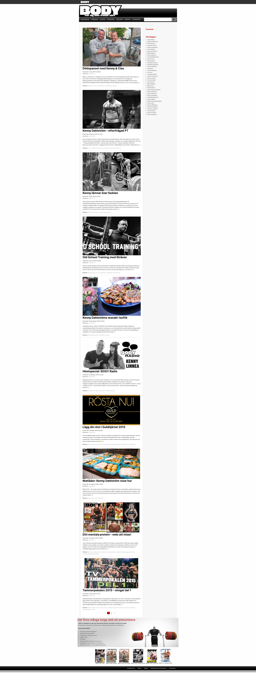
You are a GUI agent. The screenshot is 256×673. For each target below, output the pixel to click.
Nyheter (110, 19)
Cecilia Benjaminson (153, 57)
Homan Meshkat (151, 66)
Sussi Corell (150, 103)
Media (127, 19)
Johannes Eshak (151, 74)
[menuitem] (84, 19)
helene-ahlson (121, 444)
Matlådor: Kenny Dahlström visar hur (107, 480)
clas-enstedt (97, 85)
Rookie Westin (151, 99)
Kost (102, 19)
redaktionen (92, 73)
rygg (127, 552)
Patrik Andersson (152, 91)
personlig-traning (103, 148)
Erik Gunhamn (151, 61)
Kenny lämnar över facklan (100, 193)
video (93, 609)
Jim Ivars (149, 72)
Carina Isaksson (151, 55)
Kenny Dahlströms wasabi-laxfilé (105, 317)
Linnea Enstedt (151, 80)
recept (108, 335)
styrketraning (117, 148)
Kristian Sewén (151, 78)
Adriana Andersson (152, 41)
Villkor (139, 668)
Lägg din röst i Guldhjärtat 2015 (104, 427)
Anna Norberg (151, 49)
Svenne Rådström (152, 105)
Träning (94, 19)
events (98, 444)
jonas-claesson (101, 552)
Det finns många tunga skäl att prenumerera (106, 619)
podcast (114, 85)
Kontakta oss (131, 668)
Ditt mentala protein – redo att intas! (107, 534)
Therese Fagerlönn (152, 107)
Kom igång (84, 19)
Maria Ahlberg (151, 84)
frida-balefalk (92, 607)
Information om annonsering (158, 668)
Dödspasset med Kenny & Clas (103, 68)
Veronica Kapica (151, 112)
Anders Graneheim (152, 47)
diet (92, 498)
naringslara (109, 272)
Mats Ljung (150, 85)
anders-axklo (91, 212)
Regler (146, 668)
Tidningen (135, 19)
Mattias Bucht (151, 87)
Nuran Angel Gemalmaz (153, 89)
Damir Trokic (150, 59)
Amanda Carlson (151, 45)
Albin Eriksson (151, 43)
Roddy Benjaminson (152, 97)
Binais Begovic (151, 53)
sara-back (132, 552)
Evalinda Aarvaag (152, 62)
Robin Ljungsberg (152, 95)
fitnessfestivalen (105, 444)
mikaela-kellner (120, 552)
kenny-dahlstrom (107, 85)
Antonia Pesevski (152, 51)
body (89, 390)
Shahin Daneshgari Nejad (154, 101)
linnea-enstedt (106, 390)
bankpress (91, 85)
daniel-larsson (92, 444)
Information (172, 668)
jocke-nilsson (100, 607)
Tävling (118, 19)
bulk (92, 552)
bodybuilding (91, 272)
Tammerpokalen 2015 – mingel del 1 (107, 590)
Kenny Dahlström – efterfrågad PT (105, 130)
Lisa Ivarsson (151, 82)
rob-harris (126, 607)
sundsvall (132, 607)
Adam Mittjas (151, 39)
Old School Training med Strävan (105, 257)
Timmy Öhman (151, 110)
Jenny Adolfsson (152, 70)
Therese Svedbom (152, 109)
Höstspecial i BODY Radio (100, 371)
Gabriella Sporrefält (152, 64)
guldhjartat (114, 444)
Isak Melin (150, 68)
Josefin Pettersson (152, 76)
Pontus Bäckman (152, 93)
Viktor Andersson (152, 114)
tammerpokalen (95, 554)
